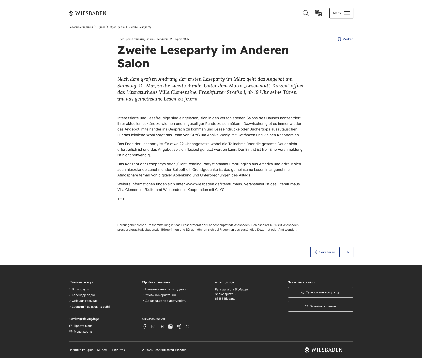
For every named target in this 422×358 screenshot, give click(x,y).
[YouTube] (162, 326)
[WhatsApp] (188, 326)
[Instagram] (153, 326)
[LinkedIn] (170, 326)
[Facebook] (145, 326)
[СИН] (179, 326)
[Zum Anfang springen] (348, 252)
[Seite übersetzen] (318, 13)
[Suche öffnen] (305, 13)
